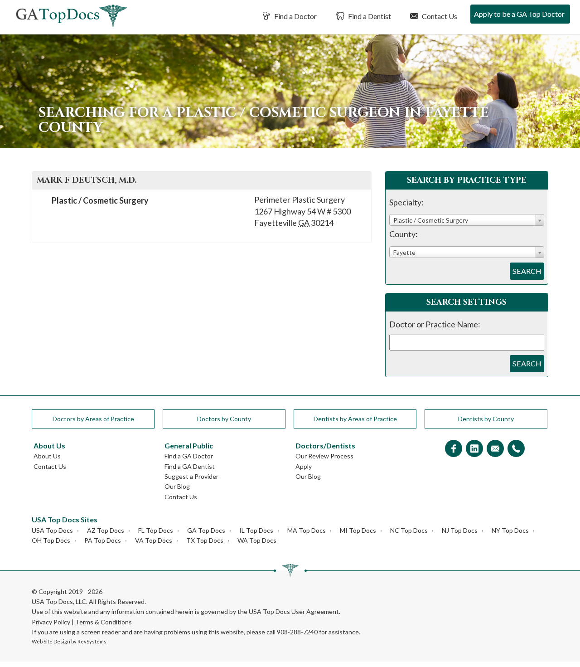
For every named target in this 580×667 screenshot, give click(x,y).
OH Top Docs (51, 540)
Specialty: (406, 202)
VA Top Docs (153, 540)
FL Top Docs (155, 530)
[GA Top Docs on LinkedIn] (474, 449)
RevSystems (91, 641)
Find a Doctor (295, 16)
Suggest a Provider (191, 476)
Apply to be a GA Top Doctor (519, 14)
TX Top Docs (204, 540)
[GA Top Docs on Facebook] (453, 449)
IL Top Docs (256, 530)
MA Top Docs (306, 530)
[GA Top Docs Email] (495, 449)
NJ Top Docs (460, 530)
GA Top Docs (206, 530)
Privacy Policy (51, 622)
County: (403, 234)
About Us (47, 456)
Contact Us (438, 16)
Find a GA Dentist (189, 466)
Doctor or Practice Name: (434, 324)
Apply (303, 466)
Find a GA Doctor (188, 456)
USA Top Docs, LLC (59, 601)
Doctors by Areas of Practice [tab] (93, 419)
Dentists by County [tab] (486, 419)
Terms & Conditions (103, 622)
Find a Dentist (369, 16)
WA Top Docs (256, 540)
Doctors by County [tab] (224, 419)
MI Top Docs (358, 530)
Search (526, 271)
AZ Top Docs (105, 530)
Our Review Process (324, 456)
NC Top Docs (409, 530)
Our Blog (177, 486)
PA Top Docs (102, 540)
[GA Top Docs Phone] (516, 449)
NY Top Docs (510, 530)
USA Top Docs (52, 530)
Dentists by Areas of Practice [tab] (355, 419)
